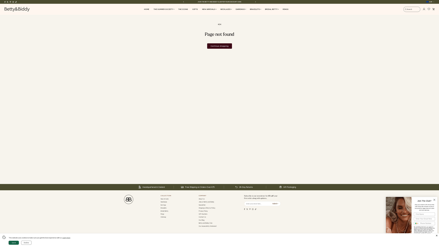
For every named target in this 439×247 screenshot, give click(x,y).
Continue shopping (220, 46)
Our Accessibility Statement (208, 226)
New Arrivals (165, 199)
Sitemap (163, 217)
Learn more (66, 238)
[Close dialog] (434, 200)
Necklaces (164, 202)
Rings (162, 214)
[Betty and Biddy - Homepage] (17, 9)
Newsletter (202, 205)
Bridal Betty (164, 211)
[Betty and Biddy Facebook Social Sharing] (244, 209)
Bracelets (164, 208)
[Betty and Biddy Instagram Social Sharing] (253, 209)
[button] (164, 9)
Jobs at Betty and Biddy (206, 202)
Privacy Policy (203, 211)
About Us (202, 199)
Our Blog (201, 220)
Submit (274, 203)
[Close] (437, 235)
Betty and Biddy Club (205, 223)
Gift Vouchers (203, 214)
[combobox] (411, 9)
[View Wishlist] (429, 9)
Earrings (163, 205)
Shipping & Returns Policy (207, 208)
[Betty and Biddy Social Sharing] (250, 209)
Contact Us (202, 217)
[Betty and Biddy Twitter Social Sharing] (247, 209)
